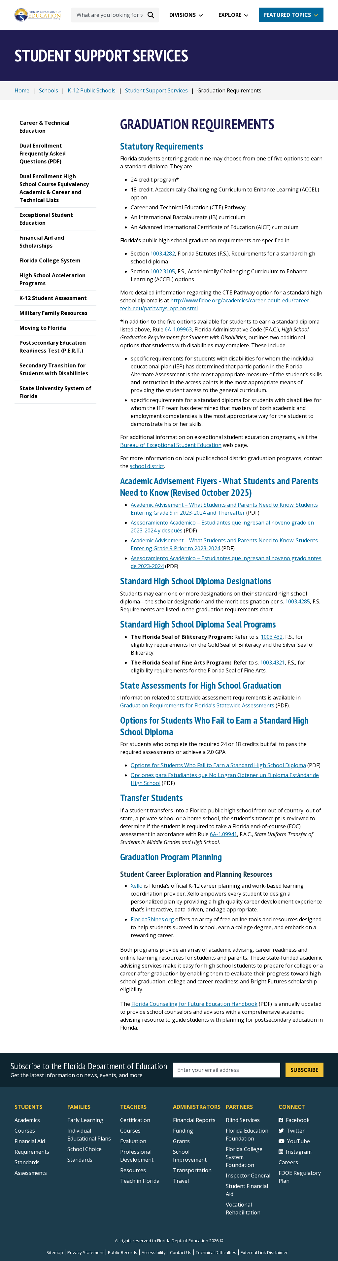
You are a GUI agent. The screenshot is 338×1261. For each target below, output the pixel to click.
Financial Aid (30, 1141)
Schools (48, 90)
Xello (137, 885)
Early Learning (85, 1120)
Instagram (299, 1151)
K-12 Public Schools (92, 90)
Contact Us (180, 1252)
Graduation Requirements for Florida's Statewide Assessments (197, 705)
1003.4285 (297, 601)
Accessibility (154, 1252)
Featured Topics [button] (287, 14)
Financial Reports (194, 1120)
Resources (133, 1170)
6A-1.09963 (178, 329)
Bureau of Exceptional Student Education (170, 445)
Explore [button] (230, 14)
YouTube (298, 1141)
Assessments (31, 1172)
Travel (181, 1180)
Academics (27, 1120)
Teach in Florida (139, 1180)
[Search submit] (151, 15)
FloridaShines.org (152, 919)
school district (147, 466)
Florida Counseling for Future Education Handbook (194, 1003)
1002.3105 (162, 271)
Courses (25, 1130)
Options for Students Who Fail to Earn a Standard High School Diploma (218, 765)
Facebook (298, 1120)
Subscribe (304, 1070)
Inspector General (248, 1175)
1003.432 (272, 636)
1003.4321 (272, 662)
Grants (181, 1141)
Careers (288, 1162)
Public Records (122, 1252)
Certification (135, 1120)
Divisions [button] (182, 14)
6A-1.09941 (223, 834)
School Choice (84, 1149)
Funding (183, 1130)
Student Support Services (156, 90)
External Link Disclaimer (264, 1252)
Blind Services (243, 1120)
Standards (27, 1162)
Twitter (296, 1130)
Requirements (32, 1151)
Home (22, 90)
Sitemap (55, 1252)
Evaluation (133, 1141)
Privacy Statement (85, 1252)
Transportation (192, 1170)
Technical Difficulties (216, 1252)
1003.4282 (162, 253)
